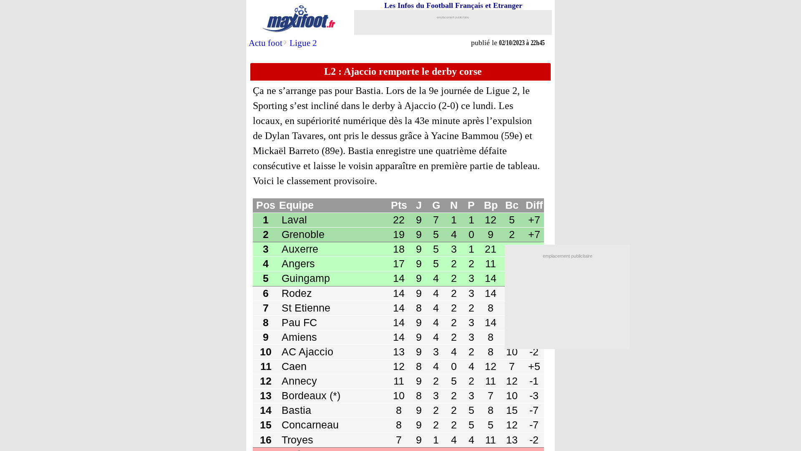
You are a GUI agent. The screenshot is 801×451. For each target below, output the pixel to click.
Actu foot (265, 43)
